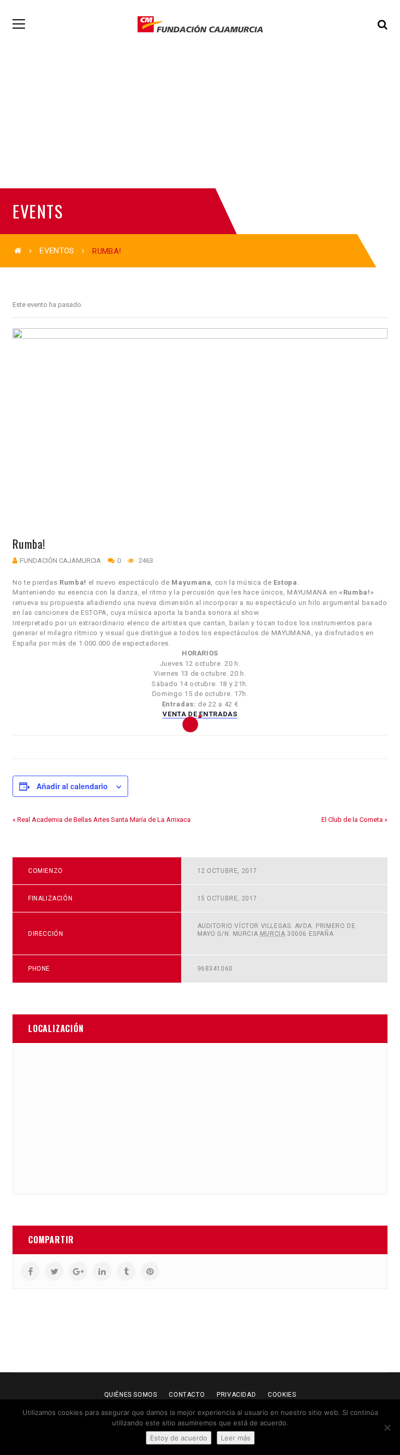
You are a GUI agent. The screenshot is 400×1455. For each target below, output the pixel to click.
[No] (387, 1427)
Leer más (236, 1438)
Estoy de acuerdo (178, 1438)
